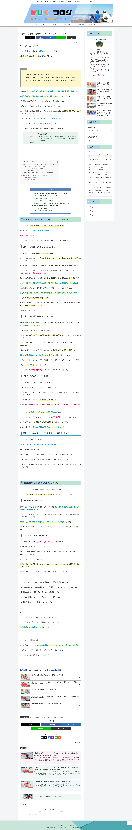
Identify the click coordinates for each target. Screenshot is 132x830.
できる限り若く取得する (30, 177)
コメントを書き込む (51, 810)
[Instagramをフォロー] (49, 737)
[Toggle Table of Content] (55, 161)
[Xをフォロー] (45, 737)
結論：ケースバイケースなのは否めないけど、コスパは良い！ (40, 164)
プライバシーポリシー (62, 825)
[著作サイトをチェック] (42, 737)
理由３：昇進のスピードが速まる (32, 170)
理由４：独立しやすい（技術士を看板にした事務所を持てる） (40, 172)
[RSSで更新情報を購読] (59, 737)
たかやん (100, 49)
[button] (71, 37)
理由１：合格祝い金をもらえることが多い (34, 166)
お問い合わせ (72, 825)
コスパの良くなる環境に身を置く (32, 179)
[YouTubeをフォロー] (52, 737)
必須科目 (55, 717)
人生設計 (38, 717)
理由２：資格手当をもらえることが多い (34, 168)
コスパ (32, 717)
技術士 (61, 717)
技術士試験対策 (25, 717)
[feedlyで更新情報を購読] (56, 737)
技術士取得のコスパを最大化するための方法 (35, 175)
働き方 (43, 717)
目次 (48, 189)
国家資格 (49, 717)
